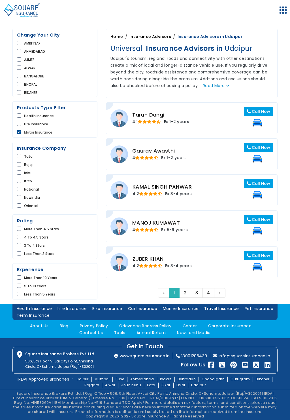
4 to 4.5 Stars (36, 237)
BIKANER (30, 92)
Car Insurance (142, 308)
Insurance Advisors (150, 36)
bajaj (28, 164)
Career (190, 326)
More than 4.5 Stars (41, 229)
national (31, 189)
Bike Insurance (107, 308)
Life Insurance (72, 308)
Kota (151, 385)
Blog (64, 326)
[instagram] (222, 364)
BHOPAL (30, 84)
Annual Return (151, 332)
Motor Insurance (38, 132)
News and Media (194, 332)
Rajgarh (91, 385)
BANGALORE (34, 76)
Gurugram (240, 379)
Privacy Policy (94, 326)
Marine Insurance (181, 308)
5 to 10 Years (35, 286)
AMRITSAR (32, 43)
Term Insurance (33, 315)
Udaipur (198, 385)
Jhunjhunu (131, 385)
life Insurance (36, 124)
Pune (120, 379)
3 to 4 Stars (34, 245)
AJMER (29, 59)
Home (116, 36)
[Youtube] (245, 364)
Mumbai (102, 379)
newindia (32, 197)
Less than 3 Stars (39, 253)
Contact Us (91, 332)
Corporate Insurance (229, 326)
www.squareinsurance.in (145, 356)
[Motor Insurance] (257, 122)
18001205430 (194, 356)
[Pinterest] (233, 364)
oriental (31, 205)
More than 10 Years (40, 277)
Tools (119, 332)
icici (27, 172)
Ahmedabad (142, 379)
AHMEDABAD (34, 51)
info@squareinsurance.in (244, 356)
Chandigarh (213, 379)
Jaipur (82, 379)
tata (28, 156)
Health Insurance (39, 115)
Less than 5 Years (39, 294)
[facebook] (211, 364)
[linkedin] (267, 364)
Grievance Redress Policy (145, 326)
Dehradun (187, 379)
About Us (39, 326)
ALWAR (29, 68)
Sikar (165, 385)
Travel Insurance (221, 308)
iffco (28, 181)
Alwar (110, 385)
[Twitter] (256, 364)
